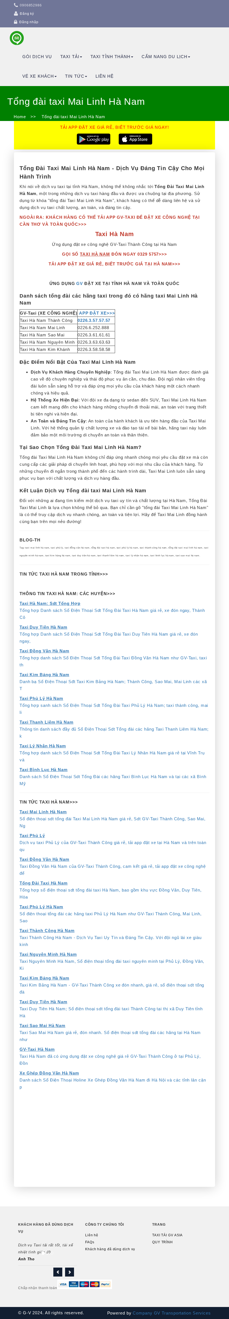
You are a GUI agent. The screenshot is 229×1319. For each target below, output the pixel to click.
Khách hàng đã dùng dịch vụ (110, 1249)
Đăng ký (27, 14)
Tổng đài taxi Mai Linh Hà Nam (72, 116)
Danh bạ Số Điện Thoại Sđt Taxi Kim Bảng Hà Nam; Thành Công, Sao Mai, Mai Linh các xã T (113, 681)
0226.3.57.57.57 (94, 320)
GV (79, 283)
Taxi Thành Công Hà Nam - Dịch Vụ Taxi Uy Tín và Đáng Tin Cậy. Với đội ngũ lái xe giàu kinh (111, 937)
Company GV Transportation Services (171, 1313)
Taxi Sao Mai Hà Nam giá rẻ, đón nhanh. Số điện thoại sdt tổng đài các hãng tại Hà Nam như (110, 1032)
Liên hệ (105, 76)
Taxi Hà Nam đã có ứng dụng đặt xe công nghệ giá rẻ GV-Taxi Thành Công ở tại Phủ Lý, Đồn (110, 1056)
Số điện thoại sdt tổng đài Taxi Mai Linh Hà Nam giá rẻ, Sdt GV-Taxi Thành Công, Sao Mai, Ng (113, 818)
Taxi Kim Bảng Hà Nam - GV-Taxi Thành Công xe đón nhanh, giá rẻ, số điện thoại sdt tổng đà (112, 985)
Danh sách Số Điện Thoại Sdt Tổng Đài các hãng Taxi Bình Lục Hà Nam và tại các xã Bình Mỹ (113, 776)
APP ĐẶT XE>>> (97, 313)
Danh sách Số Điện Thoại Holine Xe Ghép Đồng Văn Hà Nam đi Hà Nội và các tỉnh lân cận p (113, 1080)
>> (33, 116)
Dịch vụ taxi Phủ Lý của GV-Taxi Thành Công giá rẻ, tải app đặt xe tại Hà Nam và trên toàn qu (113, 842)
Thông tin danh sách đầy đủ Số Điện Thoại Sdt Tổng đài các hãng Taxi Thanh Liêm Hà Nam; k (114, 729)
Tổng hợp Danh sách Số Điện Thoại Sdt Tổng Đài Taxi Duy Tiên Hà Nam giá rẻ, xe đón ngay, (109, 634)
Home (20, 116)
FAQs (89, 1242)
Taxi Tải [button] (69, 56)
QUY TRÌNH (162, 1242)
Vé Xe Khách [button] (38, 76)
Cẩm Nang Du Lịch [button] (164, 56)
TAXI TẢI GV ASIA (167, 1235)
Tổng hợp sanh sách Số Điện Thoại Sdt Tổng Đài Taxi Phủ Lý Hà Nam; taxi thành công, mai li (114, 705)
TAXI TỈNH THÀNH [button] (110, 56)
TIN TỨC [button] (74, 76)
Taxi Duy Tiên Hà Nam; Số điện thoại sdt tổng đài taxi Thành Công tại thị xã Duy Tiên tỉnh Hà (111, 1008)
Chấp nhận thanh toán (37, 1288)
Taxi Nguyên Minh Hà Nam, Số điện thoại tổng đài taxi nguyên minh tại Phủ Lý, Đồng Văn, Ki (112, 961)
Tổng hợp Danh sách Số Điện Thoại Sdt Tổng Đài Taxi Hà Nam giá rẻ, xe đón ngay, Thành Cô (112, 610)
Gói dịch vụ (37, 56)
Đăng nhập (29, 22)
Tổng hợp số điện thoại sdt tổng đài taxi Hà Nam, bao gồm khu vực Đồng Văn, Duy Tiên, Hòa (111, 890)
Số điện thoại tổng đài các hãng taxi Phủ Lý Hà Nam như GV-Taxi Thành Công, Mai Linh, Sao (111, 913)
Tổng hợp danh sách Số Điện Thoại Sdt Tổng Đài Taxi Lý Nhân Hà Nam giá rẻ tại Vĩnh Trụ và (112, 752)
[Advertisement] (114, 1142)
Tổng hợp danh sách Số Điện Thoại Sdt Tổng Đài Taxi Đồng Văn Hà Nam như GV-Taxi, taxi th (113, 657)
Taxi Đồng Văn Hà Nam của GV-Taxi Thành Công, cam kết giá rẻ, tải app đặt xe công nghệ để (113, 866)
